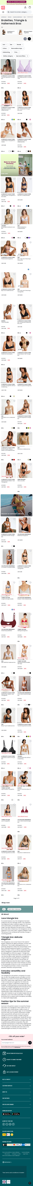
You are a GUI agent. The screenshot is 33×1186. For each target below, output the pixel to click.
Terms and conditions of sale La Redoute (11, 1152)
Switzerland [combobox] (7, 1162)
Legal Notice (25, 1154)
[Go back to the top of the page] (30, 1183)
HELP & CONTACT (6, 1079)
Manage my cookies (16, 1154)
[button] (30, 7)
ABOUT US (4, 1092)
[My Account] (25, 7)
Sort (4, 44)
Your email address (7, 1039)
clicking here (17, 1047)
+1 (14, 151)
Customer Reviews (25, 1152)
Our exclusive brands (8, 1104)
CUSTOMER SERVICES (7, 1085)
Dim (4, 909)
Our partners (5, 1098)
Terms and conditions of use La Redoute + (11, 1155)
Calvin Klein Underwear (14, 909)
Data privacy (7, 1154)
